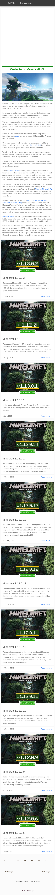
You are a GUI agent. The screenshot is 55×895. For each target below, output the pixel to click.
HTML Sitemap (27, 890)
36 (39, 861)
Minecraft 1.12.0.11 (14, 646)
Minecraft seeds (8, 217)
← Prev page (8, 871)
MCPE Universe (19, 3)
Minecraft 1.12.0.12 (14, 583)
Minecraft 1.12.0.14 (14, 458)
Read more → (46, 296)
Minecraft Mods (13, 171)
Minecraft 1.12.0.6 (14, 832)
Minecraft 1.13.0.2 (14, 277)
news (17, 136)
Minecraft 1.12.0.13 (14, 519)
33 (18, 861)
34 (25, 861)
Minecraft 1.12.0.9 (14, 771)
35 (32, 861)
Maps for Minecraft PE (43, 189)
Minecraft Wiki (35, 145)
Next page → (47, 871)
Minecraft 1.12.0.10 (14, 710)
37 (46, 861)
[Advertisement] (27, 37)
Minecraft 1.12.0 (12, 338)
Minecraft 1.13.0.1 (14, 400)
